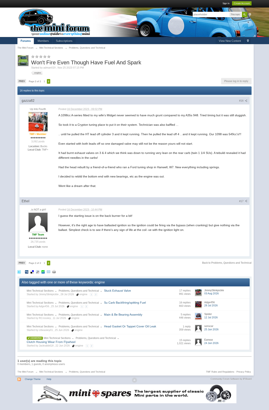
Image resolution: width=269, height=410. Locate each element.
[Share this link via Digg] (26, 271)
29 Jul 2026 (211, 305)
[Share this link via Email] (48, 271)
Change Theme (33, 379)
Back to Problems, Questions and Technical (227, 262)
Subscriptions (64, 40)
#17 (241, 201)
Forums (26, 40)
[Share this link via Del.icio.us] (32, 271)
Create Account (242, 3)
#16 (241, 100)
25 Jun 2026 (211, 329)
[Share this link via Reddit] (37, 271)
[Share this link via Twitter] (19, 271)
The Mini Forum (25, 371)
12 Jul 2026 (211, 317)
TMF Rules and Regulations (220, 371)
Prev (22, 81)
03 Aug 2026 (211, 293)
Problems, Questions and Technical (79, 290)
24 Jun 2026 (211, 343)
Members (43, 40)
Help (49, 379)
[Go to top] (134, 380)
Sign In (226, 3)
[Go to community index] (54, 22)
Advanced (250, 14)
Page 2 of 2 (35, 81)
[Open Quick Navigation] (248, 41)
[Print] (54, 271)
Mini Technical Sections (40, 290)
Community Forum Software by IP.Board (231, 379)
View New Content (230, 40)
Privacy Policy (243, 371)
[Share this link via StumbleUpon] (43, 271)
